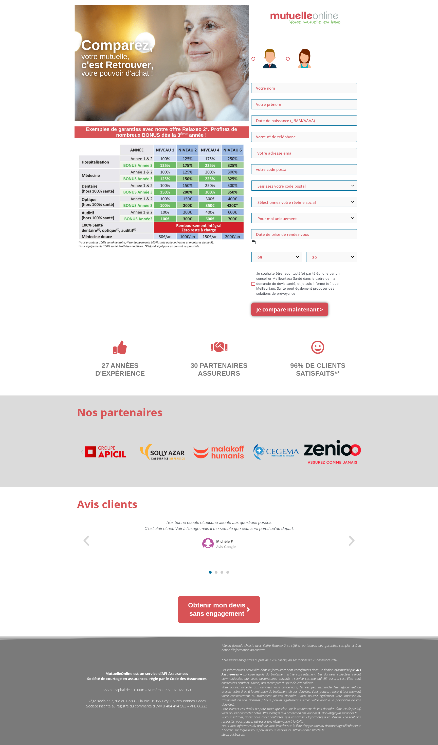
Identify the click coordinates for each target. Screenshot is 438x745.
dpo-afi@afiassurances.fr (339, 713)
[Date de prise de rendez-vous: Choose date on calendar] (253, 242)
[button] (82, 451)
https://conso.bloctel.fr (308, 730)
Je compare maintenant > (289, 309)
